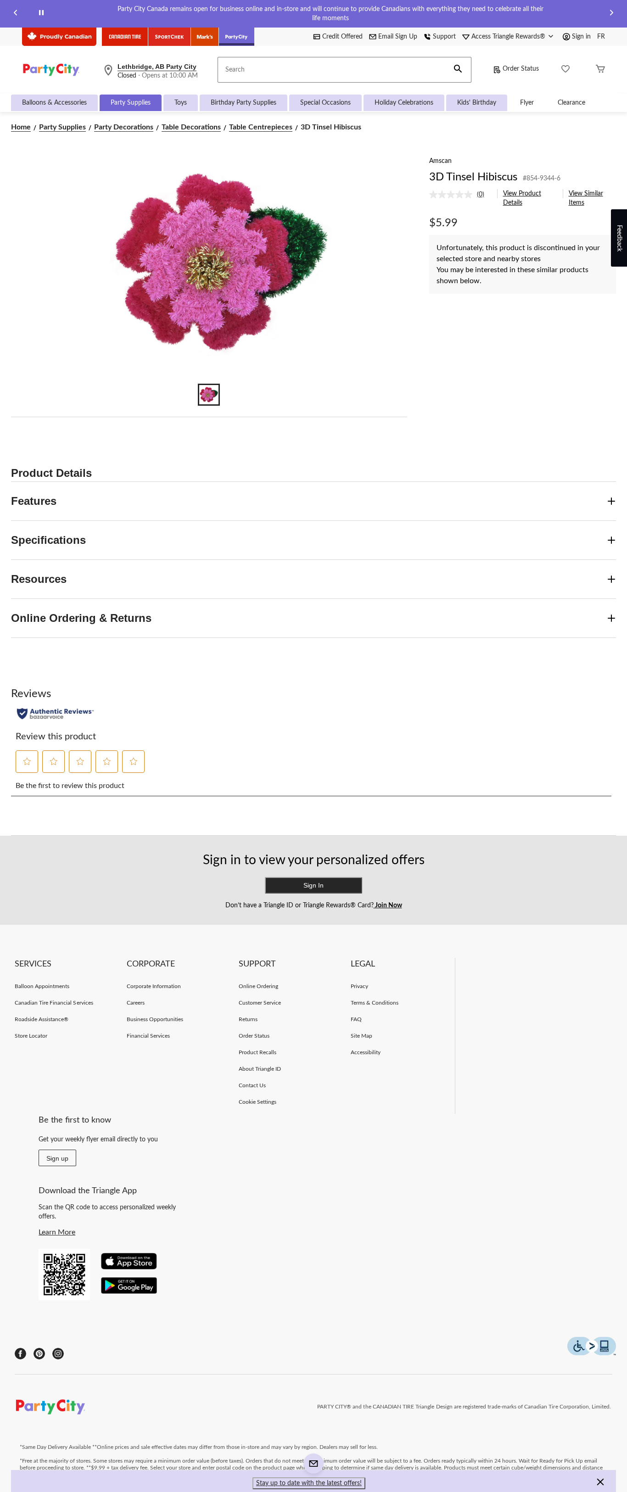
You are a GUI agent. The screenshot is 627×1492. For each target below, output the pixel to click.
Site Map (361, 1036)
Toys (180, 103)
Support (444, 37)
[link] (460, 194)
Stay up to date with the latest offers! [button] (309, 1483)
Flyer (527, 103)
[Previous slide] (15, 14)
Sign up (57, 1158)
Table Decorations (191, 127)
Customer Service (260, 1003)
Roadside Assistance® (42, 1019)
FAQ (356, 1019)
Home (21, 127)
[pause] (41, 14)
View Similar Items (586, 198)
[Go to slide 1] (209, 395)
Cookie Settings (258, 1102)
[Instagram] (58, 1353)
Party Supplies (131, 103)
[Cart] (600, 70)
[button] (458, 69)
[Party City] (236, 37)
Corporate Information (154, 986)
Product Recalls (258, 1052)
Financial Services (148, 1036)
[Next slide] (611, 14)
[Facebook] (20, 1353)
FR (601, 37)
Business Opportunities (155, 1019)
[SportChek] (169, 37)
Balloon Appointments (42, 986)
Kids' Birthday (476, 103)
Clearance (571, 103)
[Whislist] (565, 70)
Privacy (359, 986)
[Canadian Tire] (125, 37)
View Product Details (522, 198)
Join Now (388, 905)
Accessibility (366, 1052)
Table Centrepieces (260, 127)
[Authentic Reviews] (55, 714)
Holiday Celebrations (404, 103)
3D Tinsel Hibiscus (473, 177)
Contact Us (252, 1085)
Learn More (57, 1232)
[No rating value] (453, 194)
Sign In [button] (313, 885)
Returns (248, 1019)
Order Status (521, 69)
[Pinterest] (39, 1353)
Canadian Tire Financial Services (54, 1003)
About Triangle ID (260, 1069)
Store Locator (31, 1036)
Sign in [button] (581, 37)
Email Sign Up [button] (397, 37)
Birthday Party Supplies (243, 103)
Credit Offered (342, 37)
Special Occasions (325, 103)
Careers (136, 1003)
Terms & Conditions (375, 1003)
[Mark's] (205, 37)
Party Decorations (123, 127)
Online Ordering (259, 986)
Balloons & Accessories (54, 103)
